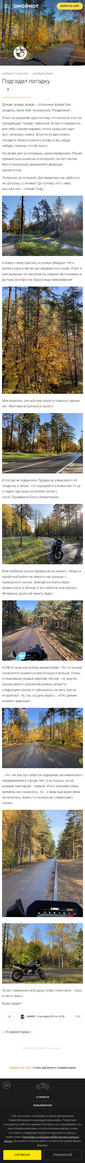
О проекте (42, 1097)
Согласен (22, 1154)
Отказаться (62, 1154)
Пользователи (42, 1105)
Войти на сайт (69, 6)
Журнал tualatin (15, 74)
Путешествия (43, 74)
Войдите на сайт (20, 1067)
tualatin (31, 1016)
